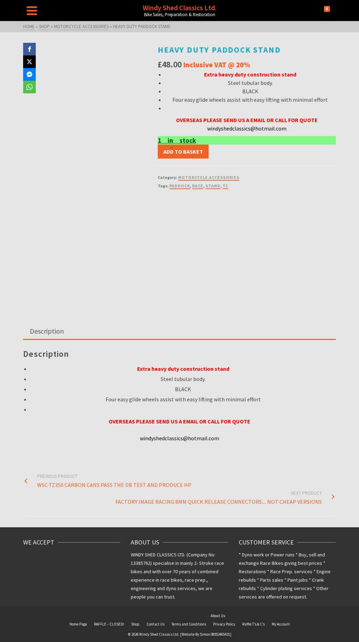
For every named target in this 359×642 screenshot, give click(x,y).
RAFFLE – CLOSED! (109, 624)
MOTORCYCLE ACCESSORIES (208, 177)
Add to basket (183, 151)
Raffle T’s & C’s (253, 624)
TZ (225, 185)
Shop (135, 624)
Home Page (78, 624)
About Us (218, 615)
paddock (179, 185)
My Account (281, 624)
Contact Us (155, 624)
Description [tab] (47, 331)
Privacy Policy (224, 624)
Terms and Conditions (188, 624)
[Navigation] (32, 10)
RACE (197, 185)
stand (213, 185)
